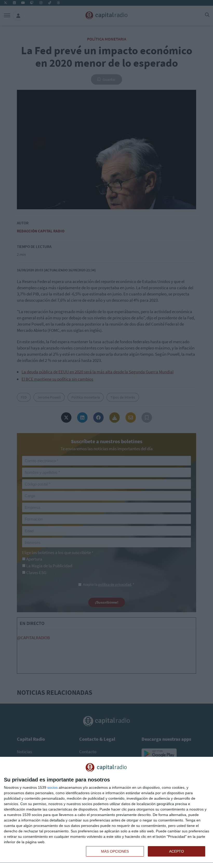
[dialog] (106, 810)
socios (52, 787)
